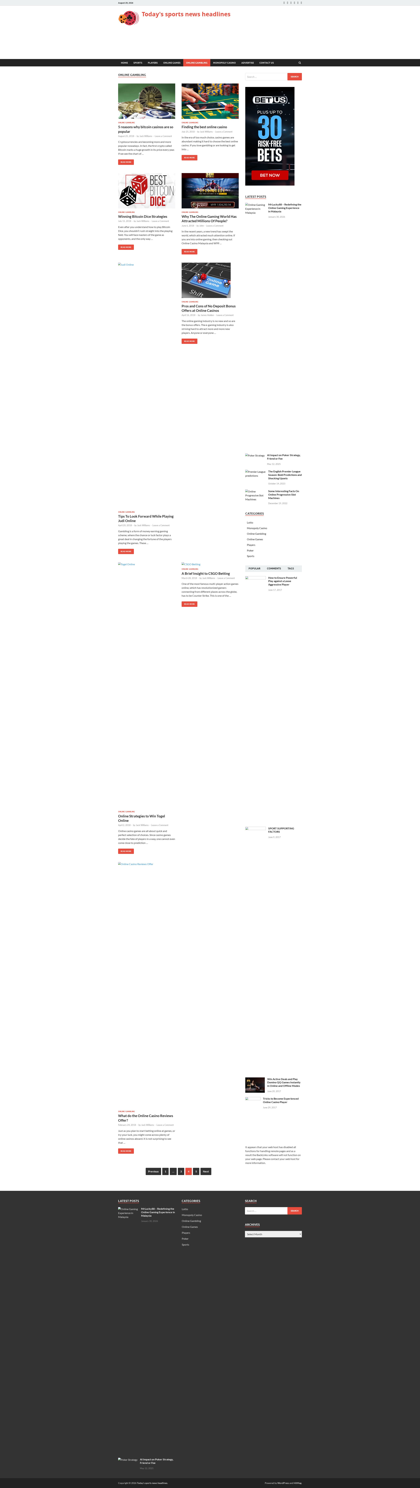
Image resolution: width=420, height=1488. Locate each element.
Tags (291, 568)
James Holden (207, 315)
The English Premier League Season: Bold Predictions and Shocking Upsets (285, 475)
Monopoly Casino (224, 62)
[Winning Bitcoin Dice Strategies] (146, 192)
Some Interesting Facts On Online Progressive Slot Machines (283, 494)
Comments (274, 568)
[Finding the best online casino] (210, 102)
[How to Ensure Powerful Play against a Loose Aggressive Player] (255, 578)
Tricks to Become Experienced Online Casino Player (281, 1100)
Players (153, 62)
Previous (153, 1171)
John (201, 225)
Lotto (250, 522)
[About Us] (287, 2)
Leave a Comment (163, 136)
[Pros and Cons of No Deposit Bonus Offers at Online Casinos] (210, 282)
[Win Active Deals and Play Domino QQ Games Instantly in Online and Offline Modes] (255, 1079)
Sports (137, 62)
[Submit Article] (297, 2)
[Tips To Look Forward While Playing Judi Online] (146, 387)
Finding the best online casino (204, 127)
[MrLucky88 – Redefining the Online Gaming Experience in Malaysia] (255, 204)
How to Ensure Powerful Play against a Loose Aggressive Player (282, 581)
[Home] (284, 2)
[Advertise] (294, 2)
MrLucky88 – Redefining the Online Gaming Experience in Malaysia (284, 208)
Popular (254, 568)
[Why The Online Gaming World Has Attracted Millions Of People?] (210, 192)
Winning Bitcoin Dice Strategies (142, 216)
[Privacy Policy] (301, 2)
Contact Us (266, 62)
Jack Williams (145, 136)
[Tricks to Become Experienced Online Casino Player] (253, 1098)
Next (206, 1171)
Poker (250, 550)
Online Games (171, 62)
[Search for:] (273, 76)
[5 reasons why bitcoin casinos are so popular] (146, 102)
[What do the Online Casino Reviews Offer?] (146, 986)
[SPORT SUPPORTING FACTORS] (255, 828)
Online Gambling (197, 62)
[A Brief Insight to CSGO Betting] (210, 565)
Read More (124, 161)
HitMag (297, 1483)
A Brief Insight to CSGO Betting (206, 573)
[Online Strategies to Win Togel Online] (146, 686)
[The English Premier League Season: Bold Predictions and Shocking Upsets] (255, 471)
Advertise (247, 62)
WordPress (283, 1483)
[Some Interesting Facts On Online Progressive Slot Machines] (255, 491)
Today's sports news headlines (186, 14)
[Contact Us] (291, 2)
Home (124, 62)
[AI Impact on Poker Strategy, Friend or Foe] (255, 455)
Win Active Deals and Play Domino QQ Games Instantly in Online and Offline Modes (284, 1082)
